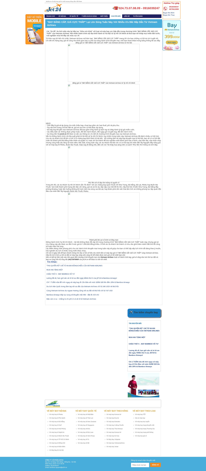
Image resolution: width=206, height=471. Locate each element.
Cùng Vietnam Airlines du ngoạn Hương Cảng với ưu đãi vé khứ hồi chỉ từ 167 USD (79, 290)
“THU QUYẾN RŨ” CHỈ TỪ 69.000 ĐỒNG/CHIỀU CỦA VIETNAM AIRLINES (74, 265)
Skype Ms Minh (168, 13)
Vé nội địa (62, 16)
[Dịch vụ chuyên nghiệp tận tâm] (53, 8)
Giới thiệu (104, 16)
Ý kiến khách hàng (89, 16)
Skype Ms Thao (169, 15)
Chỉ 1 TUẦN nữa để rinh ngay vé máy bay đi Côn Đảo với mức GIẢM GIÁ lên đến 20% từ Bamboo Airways (88, 282)
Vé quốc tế (74, 16)
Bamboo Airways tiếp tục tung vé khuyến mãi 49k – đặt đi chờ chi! (72, 295)
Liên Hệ (127, 16)
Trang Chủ (50, 16)
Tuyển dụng (138, 16)
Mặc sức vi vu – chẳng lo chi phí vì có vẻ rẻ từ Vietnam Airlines (71, 299)
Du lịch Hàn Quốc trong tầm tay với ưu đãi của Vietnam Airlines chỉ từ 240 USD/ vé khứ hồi (82, 286)
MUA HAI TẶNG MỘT (54, 270)
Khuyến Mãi (116, 16)
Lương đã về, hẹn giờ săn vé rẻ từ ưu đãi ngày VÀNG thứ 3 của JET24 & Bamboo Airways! (81, 278)
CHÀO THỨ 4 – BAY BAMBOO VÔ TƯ (60, 274)
